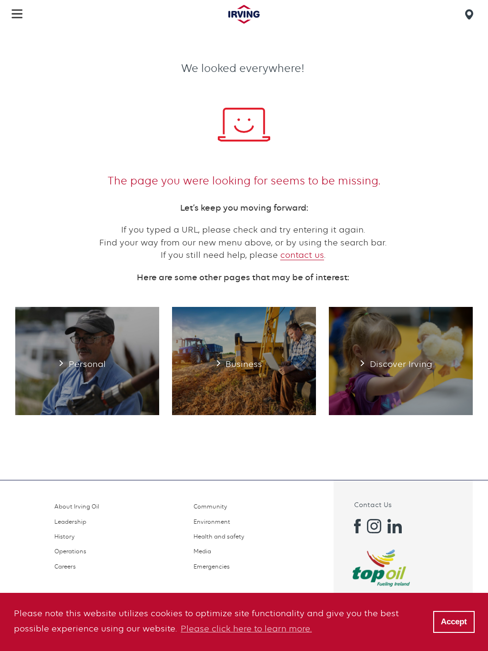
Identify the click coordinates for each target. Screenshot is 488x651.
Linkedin (394, 526)
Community (210, 506)
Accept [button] (454, 621)
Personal (87, 361)
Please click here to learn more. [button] (246, 628)
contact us (302, 255)
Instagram (374, 526)
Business (244, 361)
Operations (70, 551)
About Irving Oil (76, 506)
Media (202, 551)
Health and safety (218, 536)
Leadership (70, 521)
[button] (17, 14)
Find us (471, 14)
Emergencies (211, 566)
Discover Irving (401, 361)
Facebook (353, 526)
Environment (211, 521)
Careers (65, 566)
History (64, 536)
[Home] (244, 14)
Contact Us (373, 504)
